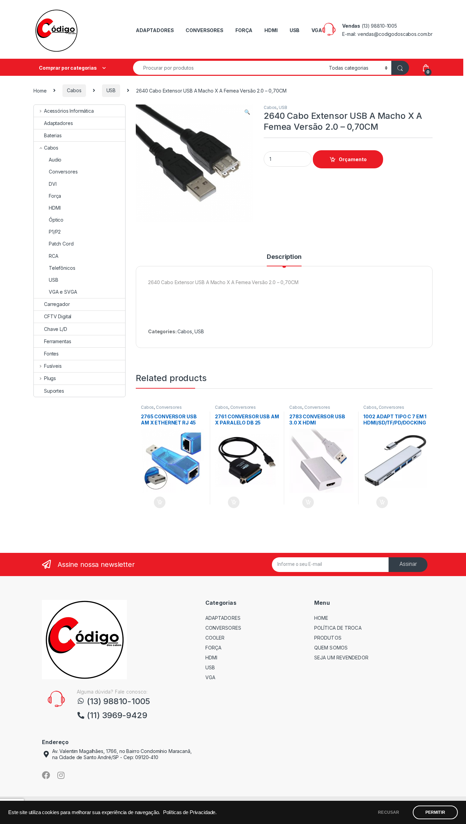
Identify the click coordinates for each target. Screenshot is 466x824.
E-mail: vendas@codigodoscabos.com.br (387, 34)
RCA (53, 256)
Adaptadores (58, 123)
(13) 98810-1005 (379, 26)
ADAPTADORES (155, 30)
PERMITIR (435, 812)
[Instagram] (61, 775)
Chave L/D (55, 329)
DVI (53, 184)
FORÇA (243, 30)
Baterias (53, 135)
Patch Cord (61, 244)
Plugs (50, 378)
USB (295, 30)
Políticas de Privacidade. (190, 812)
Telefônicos (62, 268)
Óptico (56, 220)
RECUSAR (388, 812)
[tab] (284, 260)
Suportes (54, 391)
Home (39, 90)
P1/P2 (55, 232)
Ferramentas (57, 341)
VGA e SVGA (63, 292)
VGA (316, 30)
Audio (55, 160)
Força (55, 196)
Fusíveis (53, 366)
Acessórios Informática (69, 111)
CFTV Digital (57, 316)
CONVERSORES (204, 30)
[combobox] (229, 68)
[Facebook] (46, 775)
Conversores (168, 407)
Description (284, 257)
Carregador (57, 304)
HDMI (270, 30)
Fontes (51, 354)
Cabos (74, 90)
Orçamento (353, 159)
